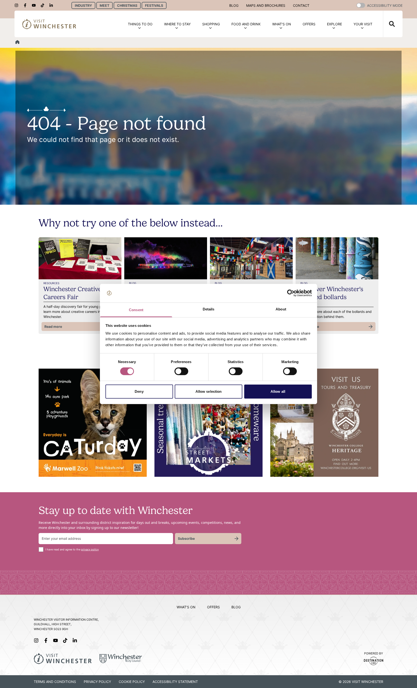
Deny (139, 391)
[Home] (17, 42)
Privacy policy (97, 682)
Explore (334, 24)
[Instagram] (17, 5)
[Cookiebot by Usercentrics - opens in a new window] (291, 293)
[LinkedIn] (52, 5)
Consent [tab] (136, 310)
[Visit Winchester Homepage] (49, 24)
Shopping (211, 24)
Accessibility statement (175, 682)
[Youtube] (35, 5)
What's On (281, 24)
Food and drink (246, 24)
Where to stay (177, 24)
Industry (83, 5)
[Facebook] (26, 5)
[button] (360, 5)
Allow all (278, 391)
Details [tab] (209, 309)
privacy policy (90, 549)
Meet (104, 5)
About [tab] (281, 309)
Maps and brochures (265, 5)
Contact (301, 5)
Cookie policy (132, 682)
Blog (233, 5)
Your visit (363, 24)
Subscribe (186, 538)
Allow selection (208, 391)
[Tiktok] (44, 5)
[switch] (181, 371)
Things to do (140, 24)
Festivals (154, 5)
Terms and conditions (55, 682)
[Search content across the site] (389, 24)
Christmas (127, 5)
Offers (309, 24)
